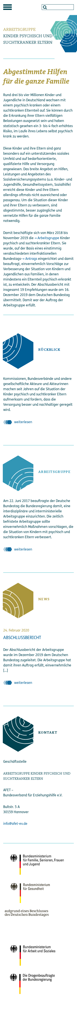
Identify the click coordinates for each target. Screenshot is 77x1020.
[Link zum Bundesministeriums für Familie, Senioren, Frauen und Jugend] (34, 864)
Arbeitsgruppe (48, 238)
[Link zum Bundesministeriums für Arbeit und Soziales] (34, 955)
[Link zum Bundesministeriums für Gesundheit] (34, 899)
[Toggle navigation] (7, 7)
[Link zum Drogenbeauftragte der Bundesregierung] (34, 983)
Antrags (31, 259)
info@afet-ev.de (15, 824)
